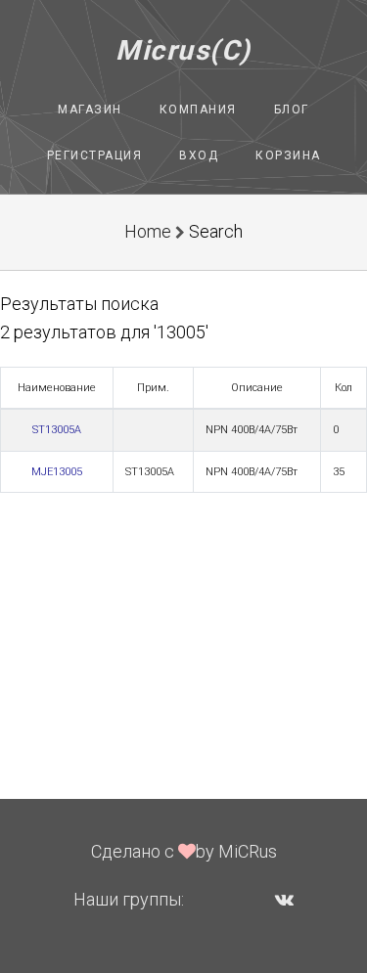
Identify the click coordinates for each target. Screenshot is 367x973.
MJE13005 (56, 471)
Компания (198, 109)
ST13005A (56, 429)
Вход (198, 155)
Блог (291, 109)
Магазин (90, 109)
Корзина (288, 155)
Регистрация (95, 155)
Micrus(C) (183, 50)
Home (147, 231)
